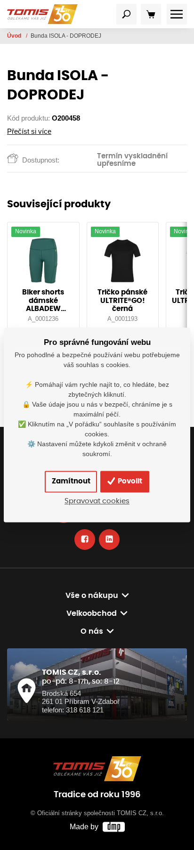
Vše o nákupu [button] (91, 595)
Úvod (15, 36)
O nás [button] (92, 631)
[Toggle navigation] (126, 14)
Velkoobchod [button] (91, 613)
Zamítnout (71, 481)
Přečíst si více (29, 131)
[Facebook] (84, 539)
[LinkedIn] (109, 539)
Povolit (129, 481)
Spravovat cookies (97, 501)
